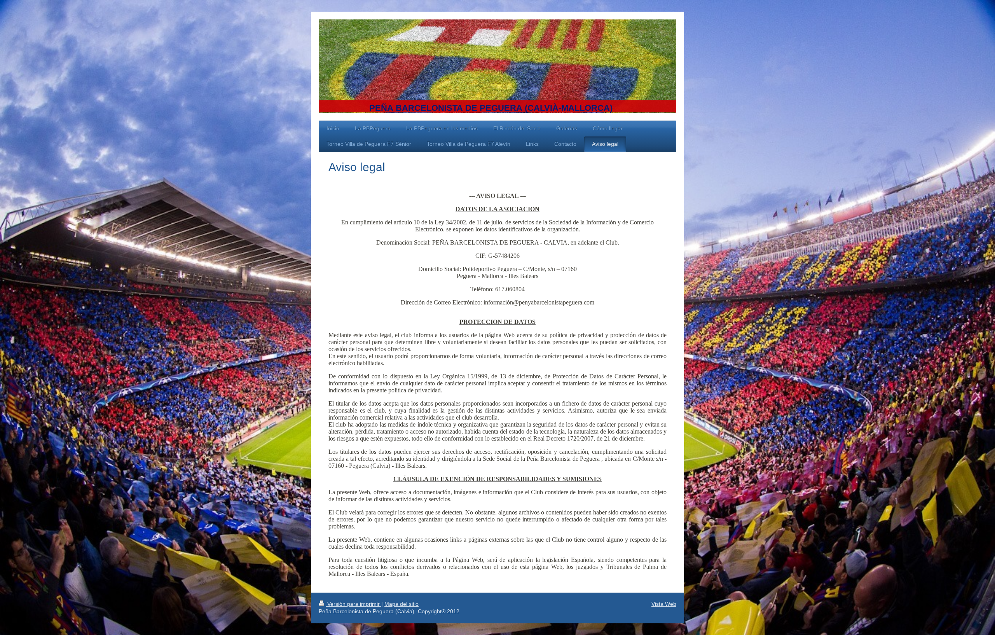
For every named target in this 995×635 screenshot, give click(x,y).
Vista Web (663, 604)
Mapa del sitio (401, 604)
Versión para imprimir (353, 604)
